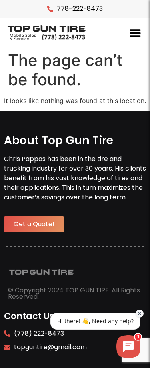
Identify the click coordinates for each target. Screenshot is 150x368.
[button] (135, 33)
